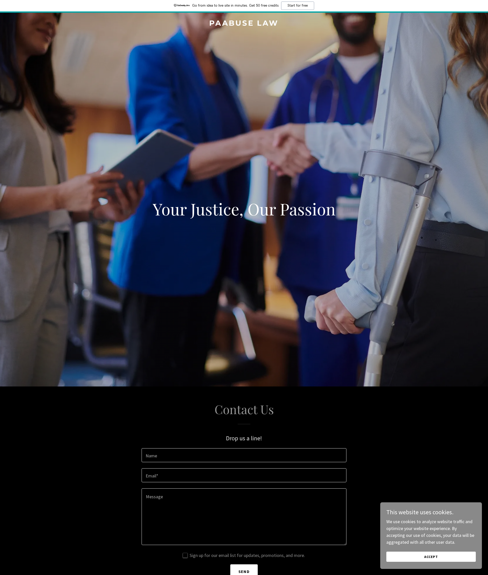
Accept (431, 556)
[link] (244, 24)
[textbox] (244, 455)
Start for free (297, 5)
